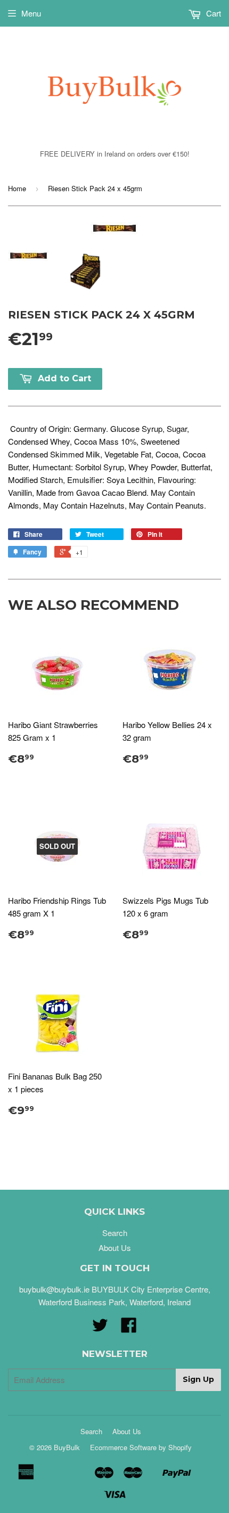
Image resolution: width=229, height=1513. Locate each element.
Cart (212, 13)
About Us (115, 1247)
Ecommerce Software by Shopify (141, 1447)
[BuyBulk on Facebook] (129, 1328)
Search (114, 1232)
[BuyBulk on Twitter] (100, 1328)
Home (17, 188)
